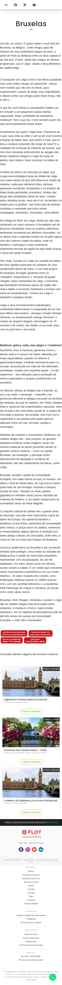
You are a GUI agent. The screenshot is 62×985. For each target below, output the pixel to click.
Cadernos (31, 918)
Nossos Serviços (31, 937)
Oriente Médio (31, 903)
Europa (31, 892)
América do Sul (31, 882)
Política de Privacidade (31, 945)
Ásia (31, 896)
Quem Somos (31, 934)
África (31, 871)
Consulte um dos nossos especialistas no (30, 822)
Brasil (31, 885)
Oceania (31, 900)
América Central (31, 874)
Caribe (31, 889)
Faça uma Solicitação (32, 959)
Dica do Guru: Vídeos (31, 922)
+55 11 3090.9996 (32, 956)
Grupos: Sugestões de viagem (31, 915)
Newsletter (31, 941)
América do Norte (31, 878)
